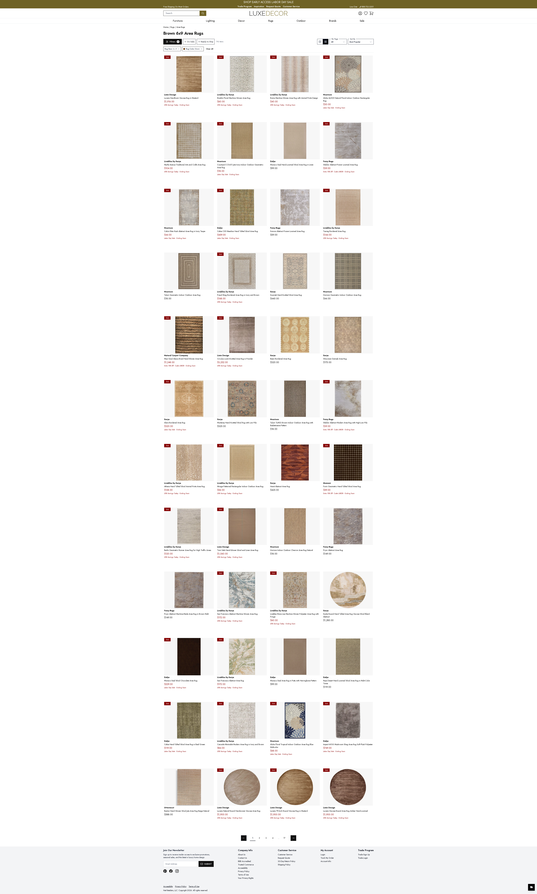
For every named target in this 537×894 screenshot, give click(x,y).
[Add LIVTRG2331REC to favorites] (369, 193)
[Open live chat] (531, 887)
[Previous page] (244, 838)
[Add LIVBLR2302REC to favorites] (210, 512)
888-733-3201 (368, 6)
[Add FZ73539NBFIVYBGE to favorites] (369, 126)
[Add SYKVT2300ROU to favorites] (369, 576)
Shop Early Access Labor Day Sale (269, 2)
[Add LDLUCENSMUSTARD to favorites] (210, 60)
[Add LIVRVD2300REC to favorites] (263, 60)
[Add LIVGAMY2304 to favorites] (210, 126)
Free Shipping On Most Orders (176, 6)
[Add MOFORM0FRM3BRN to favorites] (369, 448)
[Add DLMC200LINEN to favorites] (316, 126)
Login (323, 854)
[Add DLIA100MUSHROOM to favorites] (369, 706)
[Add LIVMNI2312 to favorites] (316, 576)
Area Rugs (180, 27)
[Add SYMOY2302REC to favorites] (263, 384)
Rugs (172, 27)
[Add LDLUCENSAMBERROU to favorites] (369, 773)
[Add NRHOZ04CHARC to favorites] (369, 257)
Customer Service (291, 6)
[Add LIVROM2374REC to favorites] (316, 60)
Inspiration (259, 6)
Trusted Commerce (246, 864)
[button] (371, 13)
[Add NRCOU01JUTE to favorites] (263, 126)
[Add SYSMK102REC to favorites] (316, 257)
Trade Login (363, 858)
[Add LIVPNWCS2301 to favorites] (263, 706)
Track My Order (327, 858)
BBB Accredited (244, 861)
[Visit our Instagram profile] (177, 871)
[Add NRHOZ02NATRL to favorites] (316, 512)
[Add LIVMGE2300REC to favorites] (263, 448)
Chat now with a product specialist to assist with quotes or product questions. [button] (512, 880)
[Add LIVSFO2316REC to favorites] (263, 642)
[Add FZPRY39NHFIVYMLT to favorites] (369, 512)
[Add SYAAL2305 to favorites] (210, 384)
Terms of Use (243, 874)
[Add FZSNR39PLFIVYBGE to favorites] (316, 193)
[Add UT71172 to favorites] (210, 773)
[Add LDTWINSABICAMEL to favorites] (263, 512)
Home (165, 27)
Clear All (209, 49)
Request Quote (273, 6)
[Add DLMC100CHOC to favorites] (210, 642)
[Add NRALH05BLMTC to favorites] (316, 706)
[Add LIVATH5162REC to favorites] (210, 448)
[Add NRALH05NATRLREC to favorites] (369, 60)
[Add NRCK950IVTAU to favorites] (210, 193)
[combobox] (181, 13)
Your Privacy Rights (245, 878)
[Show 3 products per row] (320, 41)
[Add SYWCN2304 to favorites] (369, 320)
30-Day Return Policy (286, 861)
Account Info (326, 861)
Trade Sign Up (364, 854)
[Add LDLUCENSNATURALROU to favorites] (263, 773)
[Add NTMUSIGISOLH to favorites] (210, 320)
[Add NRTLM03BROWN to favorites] (316, 384)
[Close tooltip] (532, 879)
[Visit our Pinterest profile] (165, 871)
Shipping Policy (284, 864)
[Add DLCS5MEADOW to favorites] (263, 193)
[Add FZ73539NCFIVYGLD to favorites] (369, 384)
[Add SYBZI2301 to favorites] (316, 320)
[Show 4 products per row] (325, 41)
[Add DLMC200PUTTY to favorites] (316, 642)
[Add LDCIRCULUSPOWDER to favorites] (263, 320)
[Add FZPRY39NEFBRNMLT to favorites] (210, 576)
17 (284, 838)
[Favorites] (366, 13)
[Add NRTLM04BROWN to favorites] (210, 257)
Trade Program (244, 6)
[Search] (203, 13)
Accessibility (243, 868)
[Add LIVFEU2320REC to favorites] (263, 257)
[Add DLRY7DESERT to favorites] (369, 642)
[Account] (360, 13)
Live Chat (353, 6)
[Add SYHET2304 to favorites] (316, 448)
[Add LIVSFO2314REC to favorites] (263, 576)
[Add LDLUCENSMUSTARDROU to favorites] (316, 773)
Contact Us (242, 858)
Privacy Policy (243, 871)
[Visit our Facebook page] (171, 871)
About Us (241, 854)
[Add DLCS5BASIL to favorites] (210, 706)
